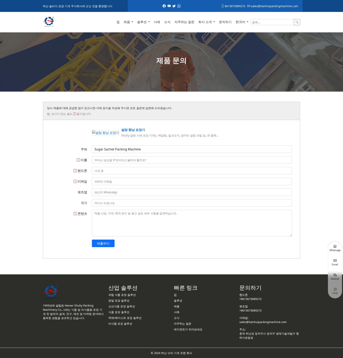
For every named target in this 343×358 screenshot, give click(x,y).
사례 (157, 22)
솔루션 (142, 22)
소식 (167, 22)
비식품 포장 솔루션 (120, 323)
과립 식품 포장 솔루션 (122, 295)
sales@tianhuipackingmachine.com (274, 6)
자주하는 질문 (184, 22)
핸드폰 (82, 170)
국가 (84, 203)
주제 (84, 149)
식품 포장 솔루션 (118, 312)
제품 (127, 22)
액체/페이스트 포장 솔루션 (125, 318)
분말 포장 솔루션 (118, 300)
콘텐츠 (82, 213)
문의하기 (225, 22)
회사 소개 (205, 22)
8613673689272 (234, 6)
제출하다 (103, 243)
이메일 (82, 181)
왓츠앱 (82, 192)
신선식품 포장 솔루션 (121, 306)
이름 (83, 160)
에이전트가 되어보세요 (188, 329)
